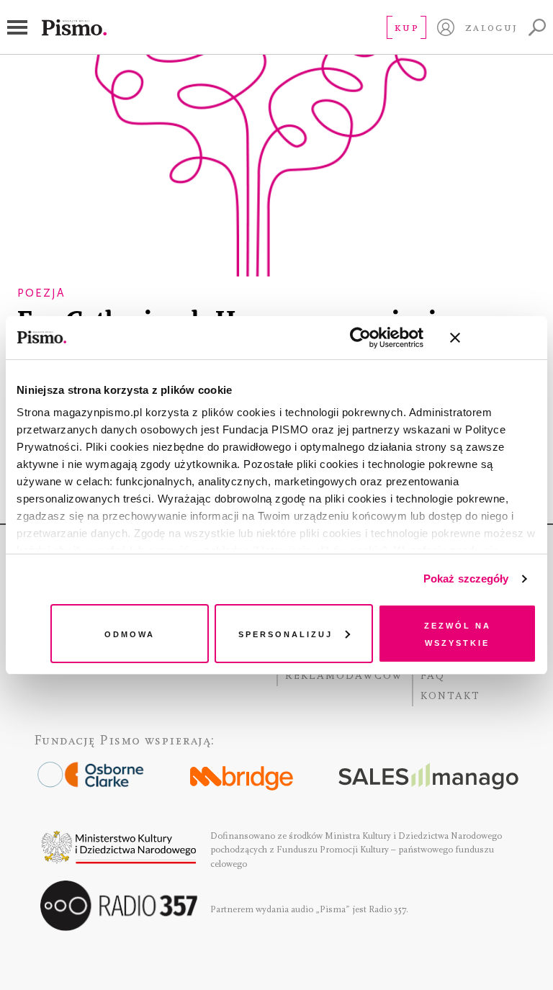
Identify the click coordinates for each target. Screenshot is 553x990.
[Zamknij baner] (493, 338)
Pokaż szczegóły (466, 578)
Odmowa (129, 633)
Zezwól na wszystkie (457, 633)
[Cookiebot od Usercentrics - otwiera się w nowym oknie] (360, 337)
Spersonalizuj (285, 633)
